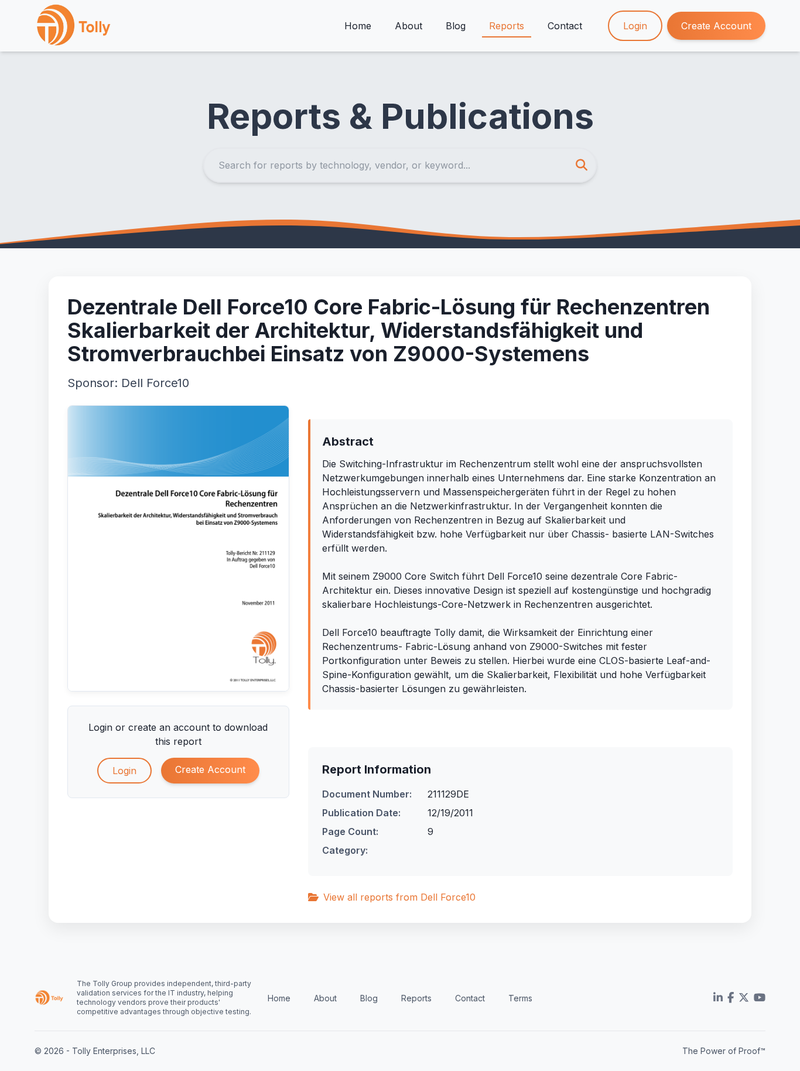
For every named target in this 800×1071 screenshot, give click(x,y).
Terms (520, 998)
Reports (506, 26)
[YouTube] (759, 998)
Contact (565, 26)
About (408, 26)
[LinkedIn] (718, 998)
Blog (456, 26)
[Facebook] (730, 998)
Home (357, 26)
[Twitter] (744, 998)
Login (635, 26)
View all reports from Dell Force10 (399, 897)
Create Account (716, 26)
